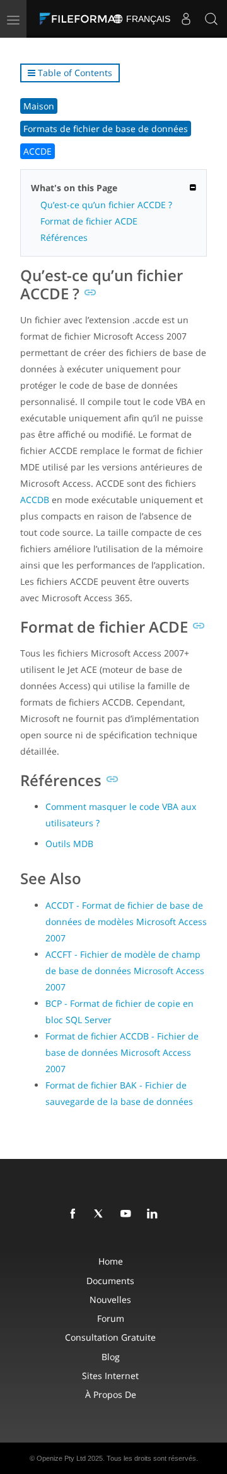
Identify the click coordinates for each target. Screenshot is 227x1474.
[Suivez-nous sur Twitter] (101, 1214)
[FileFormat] (83, 19)
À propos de (110, 1394)
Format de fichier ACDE (88, 221)
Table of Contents (73, 73)
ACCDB (34, 500)
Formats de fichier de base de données (105, 129)
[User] (186, 19)
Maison (38, 106)
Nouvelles (110, 1299)
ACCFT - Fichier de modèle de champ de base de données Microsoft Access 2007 (124, 970)
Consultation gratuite (110, 1337)
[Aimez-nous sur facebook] (75, 1214)
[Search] (211, 19)
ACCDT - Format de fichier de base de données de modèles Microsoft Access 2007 (126, 921)
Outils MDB (69, 844)
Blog (111, 1357)
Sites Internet (110, 1376)
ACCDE (37, 151)
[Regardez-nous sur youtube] (128, 1214)
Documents (110, 1281)
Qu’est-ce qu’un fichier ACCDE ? (106, 205)
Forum (110, 1318)
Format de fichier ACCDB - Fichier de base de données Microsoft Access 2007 (122, 1052)
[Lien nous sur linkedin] (154, 1214)
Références (64, 237)
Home (110, 1261)
